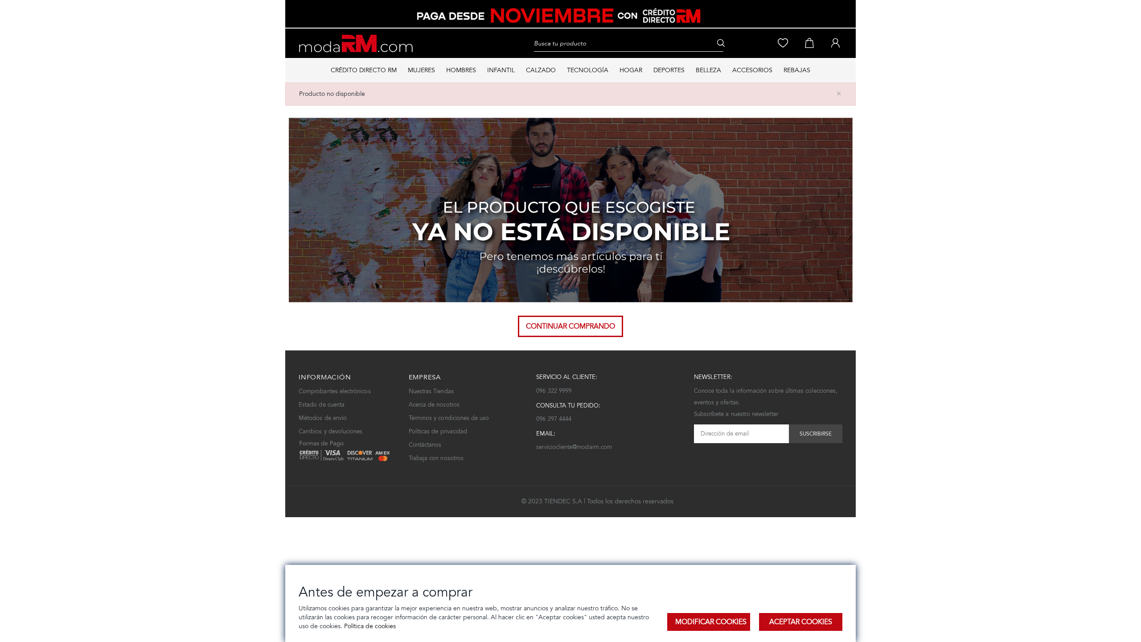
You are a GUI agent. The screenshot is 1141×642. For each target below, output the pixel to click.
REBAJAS (797, 70)
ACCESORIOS (752, 70)
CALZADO (541, 70)
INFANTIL (501, 70)
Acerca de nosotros (434, 404)
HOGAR (631, 70)
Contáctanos (425, 445)
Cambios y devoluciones (330, 431)
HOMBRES (461, 70)
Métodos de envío (323, 418)
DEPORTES (669, 70)
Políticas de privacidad (438, 431)
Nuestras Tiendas (431, 391)
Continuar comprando (570, 326)
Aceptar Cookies (800, 621)
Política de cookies (369, 626)
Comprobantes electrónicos (335, 391)
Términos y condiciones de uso (449, 418)
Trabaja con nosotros (436, 458)
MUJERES (421, 70)
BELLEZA (708, 70)
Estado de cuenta (322, 404)
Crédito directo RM (364, 70)
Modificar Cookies (711, 621)
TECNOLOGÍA (587, 70)
